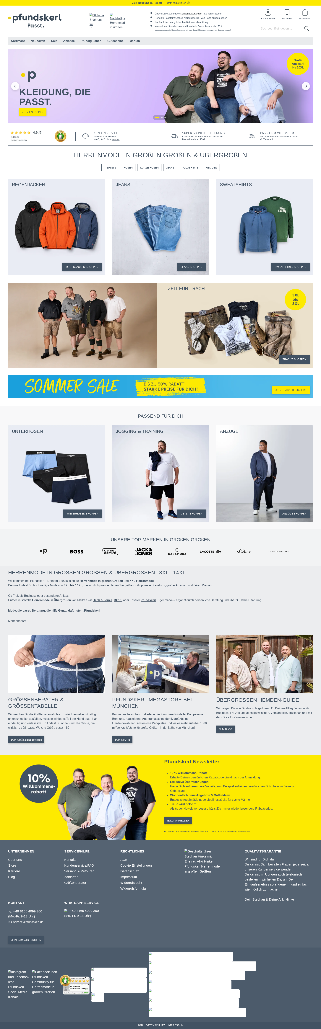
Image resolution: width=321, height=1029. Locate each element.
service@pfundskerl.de (28, 922)
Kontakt (115, 139)
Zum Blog (225, 729)
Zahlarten (71, 877)
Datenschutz (129, 871)
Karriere (14, 871)
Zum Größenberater (26, 739)
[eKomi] (39, 136)
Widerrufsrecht (131, 883)
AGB (123, 860)
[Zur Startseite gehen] (35, 20)
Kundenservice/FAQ (79, 865)
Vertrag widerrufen (26, 940)
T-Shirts (110, 167)
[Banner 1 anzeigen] (157, 117)
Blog (11, 877)
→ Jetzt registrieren (175, 2)
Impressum (128, 877)
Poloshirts (190, 167)
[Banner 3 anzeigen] (165, 117)
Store (12, 865)
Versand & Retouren (79, 871)
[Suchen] (307, 28)
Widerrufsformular (133, 888)
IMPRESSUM (176, 1025)
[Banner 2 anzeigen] (162, 117)
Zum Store (122, 739)
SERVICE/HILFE (77, 851)
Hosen (128, 167)
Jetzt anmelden (178, 820)
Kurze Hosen (149, 167)
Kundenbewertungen (191, 13)
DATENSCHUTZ (155, 1025)
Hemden (211, 167)
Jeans (170, 167)
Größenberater (75, 883)
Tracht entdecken (269, 112)
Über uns (15, 860)
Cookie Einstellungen (136, 865)
